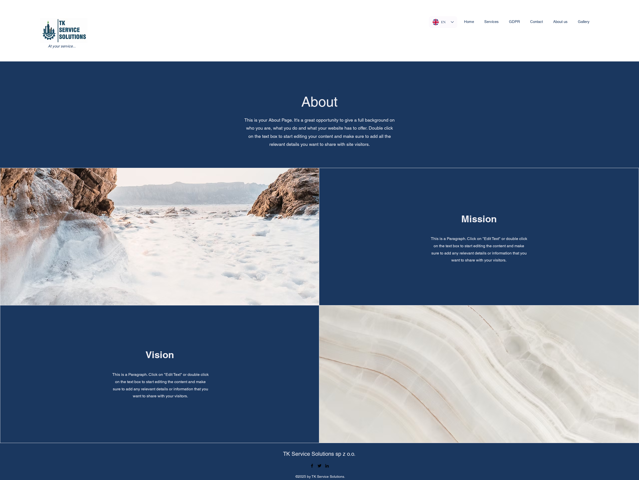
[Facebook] (312, 465)
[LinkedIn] (326, 465)
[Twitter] (319, 465)
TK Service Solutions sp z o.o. (319, 454)
